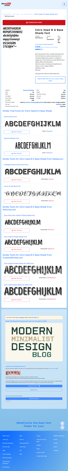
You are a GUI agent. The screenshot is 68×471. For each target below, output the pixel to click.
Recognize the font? (33, 386)
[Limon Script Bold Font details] (33, 193)
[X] (62, 427)
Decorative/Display (28, 90)
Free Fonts (23, 447)
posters (27, 102)
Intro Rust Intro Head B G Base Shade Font (19, 215)
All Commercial (27, 14)
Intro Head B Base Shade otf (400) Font (18, 285)
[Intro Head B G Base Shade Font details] (33, 242)
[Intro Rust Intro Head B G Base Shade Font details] (33, 222)
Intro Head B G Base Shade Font (15, 237)
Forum (38, 436)
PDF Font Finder (7, 458)
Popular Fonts (41, 452)
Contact (56, 450)
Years (38, 449)
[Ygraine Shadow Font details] (33, 145)
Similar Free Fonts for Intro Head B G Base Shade (27, 111)
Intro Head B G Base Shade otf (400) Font (19, 263)
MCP (21, 454)
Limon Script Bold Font (12, 186)
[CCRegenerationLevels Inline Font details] (33, 171)
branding (32, 102)
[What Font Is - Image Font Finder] (6, 4)
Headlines (58, 104)
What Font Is (6, 436)
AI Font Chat (6, 447)
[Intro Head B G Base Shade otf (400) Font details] (33, 270)
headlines (41, 102)
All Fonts (16, 14)
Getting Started (24, 443)
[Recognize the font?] (34, 373)
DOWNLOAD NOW (35, 22)
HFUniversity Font (10, 117)
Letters (39, 445)
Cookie (56, 443)
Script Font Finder (42, 456)
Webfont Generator (34, 398)
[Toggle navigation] (64, 4)
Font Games (6, 467)
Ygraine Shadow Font (11, 138)
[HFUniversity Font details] (33, 123)
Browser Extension (8, 443)
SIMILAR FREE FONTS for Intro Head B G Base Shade (50, 80)
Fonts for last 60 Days (41, 440)
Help (21, 436)
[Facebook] (62, 423)
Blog (4, 450)
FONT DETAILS (17, 131)
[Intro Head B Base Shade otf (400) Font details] (33, 291)
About (55, 447)
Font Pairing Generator (6, 462)
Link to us (5, 439)
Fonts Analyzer (7, 454)
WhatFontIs (7, 14)
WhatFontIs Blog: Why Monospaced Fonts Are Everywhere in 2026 (26, 321)
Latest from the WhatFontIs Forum (15, 366)
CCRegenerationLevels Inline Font (16, 164)
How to (22, 439)
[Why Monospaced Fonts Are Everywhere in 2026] (34, 342)
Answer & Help (53, 368)
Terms (55, 439)
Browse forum (34, 389)
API (21, 450)
